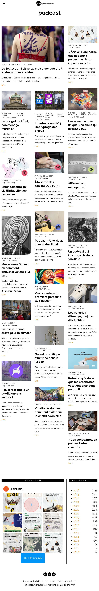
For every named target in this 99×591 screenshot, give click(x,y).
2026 (76, 490)
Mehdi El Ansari (46, 234)
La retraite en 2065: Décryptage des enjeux (48, 126)
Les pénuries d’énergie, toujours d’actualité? (81, 316)
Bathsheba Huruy (80, 245)
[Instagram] (45, 574)
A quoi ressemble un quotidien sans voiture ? (15, 393)
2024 (76, 498)
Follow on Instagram (32, 558)
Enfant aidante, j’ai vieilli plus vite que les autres (14, 190)
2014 (76, 536)
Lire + (4, 85)
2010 (76, 552)
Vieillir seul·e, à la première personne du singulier (48, 296)
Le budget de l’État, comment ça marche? (15, 124)
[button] (12, 502)
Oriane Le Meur (79, 177)
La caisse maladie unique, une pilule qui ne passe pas (82, 124)
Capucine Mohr (12, 64)
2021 (76, 509)
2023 (76, 502)
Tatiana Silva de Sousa (49, 115)
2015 (76, 532)
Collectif (43, 287)
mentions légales (55, 585)
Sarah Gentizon (79, 46)
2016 (76, 529)
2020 (76, 513)
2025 (76, 494)
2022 (76, 505)
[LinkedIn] (49, 574)
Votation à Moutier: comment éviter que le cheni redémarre (49, 412)
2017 (76, 525)
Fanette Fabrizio (13, 181)
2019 (76, 517)
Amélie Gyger (11, 384)
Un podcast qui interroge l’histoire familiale (80, 255)
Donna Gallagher (80, 433)
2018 (76, 521)
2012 (76, 544)
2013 (76, 540)
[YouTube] (54, 574)
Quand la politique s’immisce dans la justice (47, 358)
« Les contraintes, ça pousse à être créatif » (82, 443)
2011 (76, 548)
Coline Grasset (46, 176)
